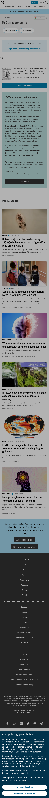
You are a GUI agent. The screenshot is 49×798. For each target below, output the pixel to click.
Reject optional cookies (24, 793)
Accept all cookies (24, 787)
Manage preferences (12, 777)
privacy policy (16, 770)
